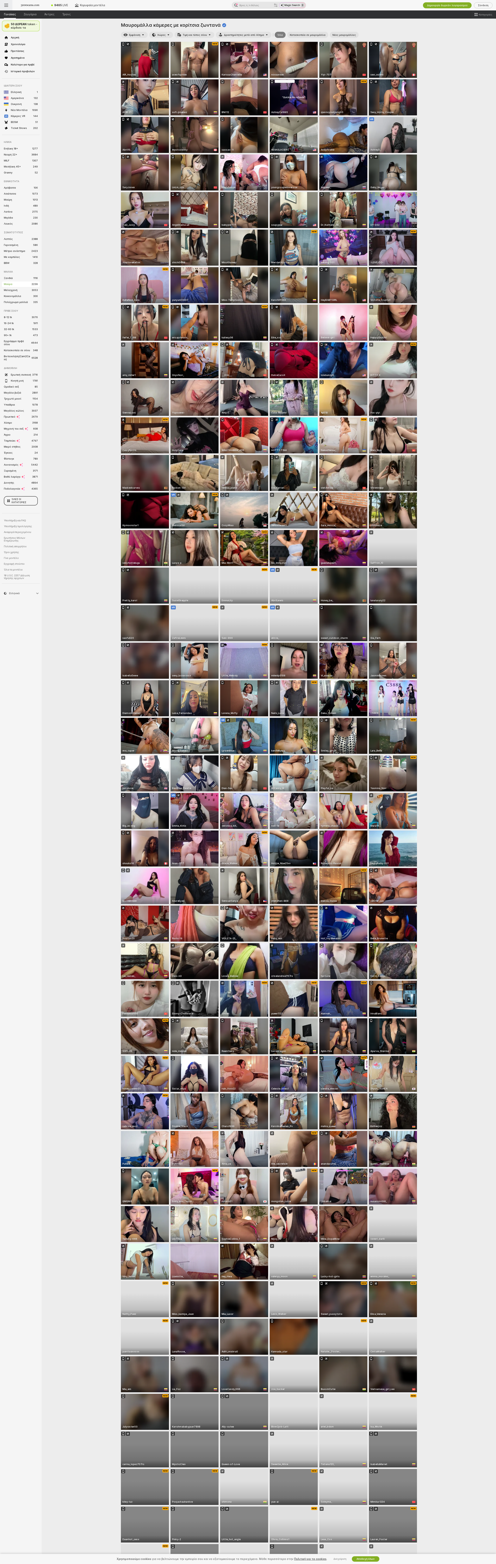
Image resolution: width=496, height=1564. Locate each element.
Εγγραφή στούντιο (14, 564)
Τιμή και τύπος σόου (195, 34)
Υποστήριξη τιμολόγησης (18, 526)
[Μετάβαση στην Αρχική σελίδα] (30, 5)
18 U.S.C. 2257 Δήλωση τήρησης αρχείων (17, 577)
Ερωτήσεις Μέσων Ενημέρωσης (14, 539)
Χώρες (161, 34)
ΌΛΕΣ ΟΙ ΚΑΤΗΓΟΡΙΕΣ (19, 501)
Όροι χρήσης (11, 552)
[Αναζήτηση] (275, 5)
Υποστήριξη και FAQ (15, 520)
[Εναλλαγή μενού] (6, 5)
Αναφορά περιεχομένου (17, 532)
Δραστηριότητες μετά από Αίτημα (244, 34)
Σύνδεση (483, 5)
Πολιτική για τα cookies (310, 1559)
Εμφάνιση (134, 34)
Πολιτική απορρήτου (15, 546)
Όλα (280, 34)
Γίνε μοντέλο (11, 558)
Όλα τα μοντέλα (13, 569)
